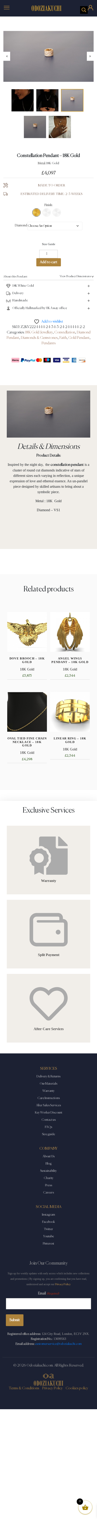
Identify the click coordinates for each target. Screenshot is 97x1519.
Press (48, 1185)
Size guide (48, 1134)
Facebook (48, 1222)
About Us (49, 1156)
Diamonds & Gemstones (39, 338)
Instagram (48, 1214)
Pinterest (48, 1243)
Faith (63, 338)
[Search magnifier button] (84, 10)
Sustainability (48, 1170)
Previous (6, 56)
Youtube (48, 1236)
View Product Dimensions (75, 276)
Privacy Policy (63, 1284)
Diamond (21, 225)
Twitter (48, 1229)
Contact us (49, 1119)
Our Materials (48, 1083)
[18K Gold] (36, 212)
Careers (48, 1192)
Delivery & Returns (48, 1076)
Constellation (64, 332)
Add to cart (48, 262)
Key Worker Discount (48, 1112)
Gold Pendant (79, 338)
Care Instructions (48, 1098)
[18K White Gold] (46, 212)
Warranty (48, 1090)
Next (90, 56)
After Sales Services (48, 1105)
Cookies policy (77, 1388)
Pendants (49, 343)
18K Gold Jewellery (39, 332)
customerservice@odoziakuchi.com (58, 1344)
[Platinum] (56, 212)
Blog (49, 1163)
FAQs (48, 1127)
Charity (48, 1178)
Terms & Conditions (24, 1388)
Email (48, 1293)
